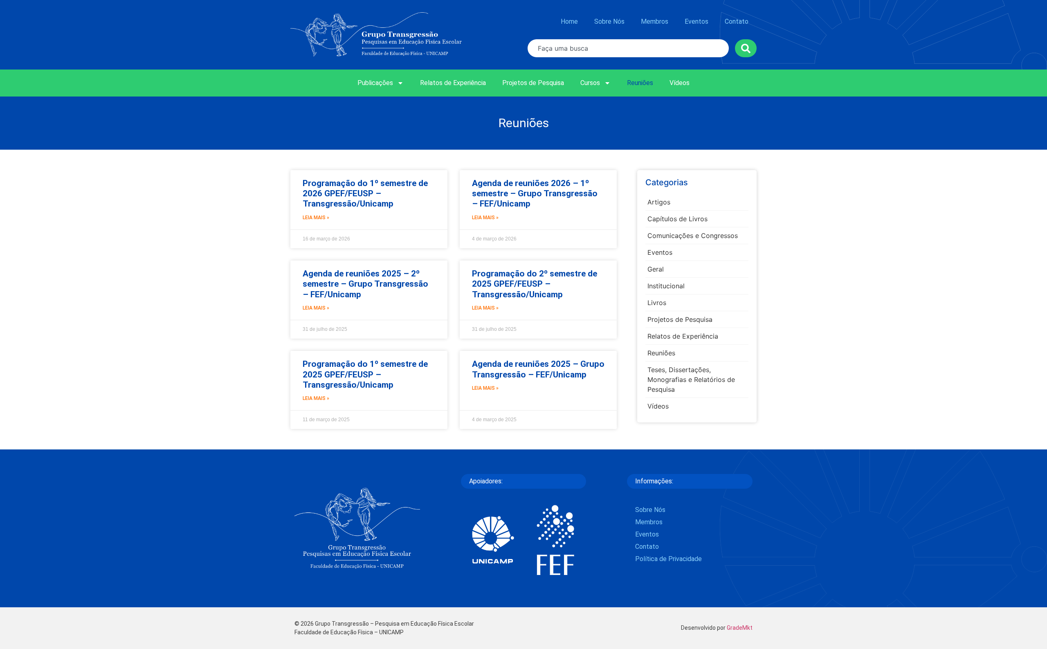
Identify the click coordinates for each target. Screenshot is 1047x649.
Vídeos (680, 83)
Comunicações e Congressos (692, 235)
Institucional (666, 286)
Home (569, 21)
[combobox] (628, 48)
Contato (736, 21)
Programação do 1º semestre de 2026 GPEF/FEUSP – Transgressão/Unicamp (365, 193)
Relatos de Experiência (453, 83)
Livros (656, 303)
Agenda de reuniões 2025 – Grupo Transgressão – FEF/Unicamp (538, 369)
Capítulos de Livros (677, 219)
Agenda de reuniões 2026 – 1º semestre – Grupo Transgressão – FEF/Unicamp (535, 193)
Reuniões (640, 83)
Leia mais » (316, 217)
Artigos (658, 202)
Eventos (696, 21)
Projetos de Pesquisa (533, 83)
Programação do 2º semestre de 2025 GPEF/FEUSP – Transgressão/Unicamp (534, 284)
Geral (655, 269)
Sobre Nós (609, 21)
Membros (654, 21)
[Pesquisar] (746, 48)
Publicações (375, 83)
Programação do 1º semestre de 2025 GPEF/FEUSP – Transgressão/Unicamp (365, 374)
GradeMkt (740, 627)
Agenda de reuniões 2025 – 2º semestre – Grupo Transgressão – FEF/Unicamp (365, 284)
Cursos (590, 83)
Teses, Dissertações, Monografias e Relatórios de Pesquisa (691, 379)
